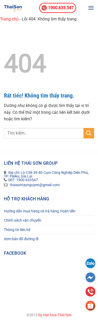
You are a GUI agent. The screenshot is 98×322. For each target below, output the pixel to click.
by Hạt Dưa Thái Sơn (55, 315)
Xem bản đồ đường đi (21, 239)
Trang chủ (9, 19)
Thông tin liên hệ (17, 230)
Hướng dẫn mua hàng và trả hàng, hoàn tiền (40, 211)
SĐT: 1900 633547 (23, 180)
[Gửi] (89, 133)
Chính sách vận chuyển (22, 220)
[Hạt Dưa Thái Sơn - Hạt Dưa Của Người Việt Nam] (19, 8)
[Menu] (91, 7)
